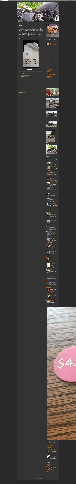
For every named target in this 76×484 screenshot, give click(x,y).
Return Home (48, 65)
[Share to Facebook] (30, 69)
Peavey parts (51, 220)
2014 (47, 57)
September (48, 61)
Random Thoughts (49, 71)
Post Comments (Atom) (24, 92)
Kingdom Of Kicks (49, 444)
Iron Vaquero (48, 454)
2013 (47, 86)
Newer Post (20, 91)
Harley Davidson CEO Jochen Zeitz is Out (51, 276)
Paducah (48, 72)
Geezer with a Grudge (49, 269)
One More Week (49, 75)
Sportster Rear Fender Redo (53, 182)
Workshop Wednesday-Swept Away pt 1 (52, 74)
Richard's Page (49, 231)
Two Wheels (48, 67)
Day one (48, 73)
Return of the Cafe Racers (50, 300)
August (48, 62)
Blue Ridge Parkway (49, 70)
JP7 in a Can (51, 455)
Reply (21, 77)
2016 (47, 55)
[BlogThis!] (28, 69)
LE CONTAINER (49, 257)
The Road (48, 66)
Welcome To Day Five (49, 69)
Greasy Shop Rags (23, 21)
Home (19, 21)
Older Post (42, 91)
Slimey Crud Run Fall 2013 (53, 203)
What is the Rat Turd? (30, 21)
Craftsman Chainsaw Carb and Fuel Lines (53, 188)
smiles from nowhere (49, 244)
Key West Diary (49, 212)
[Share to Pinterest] (31, 69)
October (48, 60)
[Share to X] (29, 69)
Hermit (48, 466)
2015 (47, 56)
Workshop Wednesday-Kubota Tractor (53, 166)
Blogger (41, 478)
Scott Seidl (52, 43)
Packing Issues (49, 76)
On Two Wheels (49, 287)
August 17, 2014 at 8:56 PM (27, 75)
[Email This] (27, 69)
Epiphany (51, 467)
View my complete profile (53, 44)
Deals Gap (48, 68)
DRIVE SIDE (51, 295)
